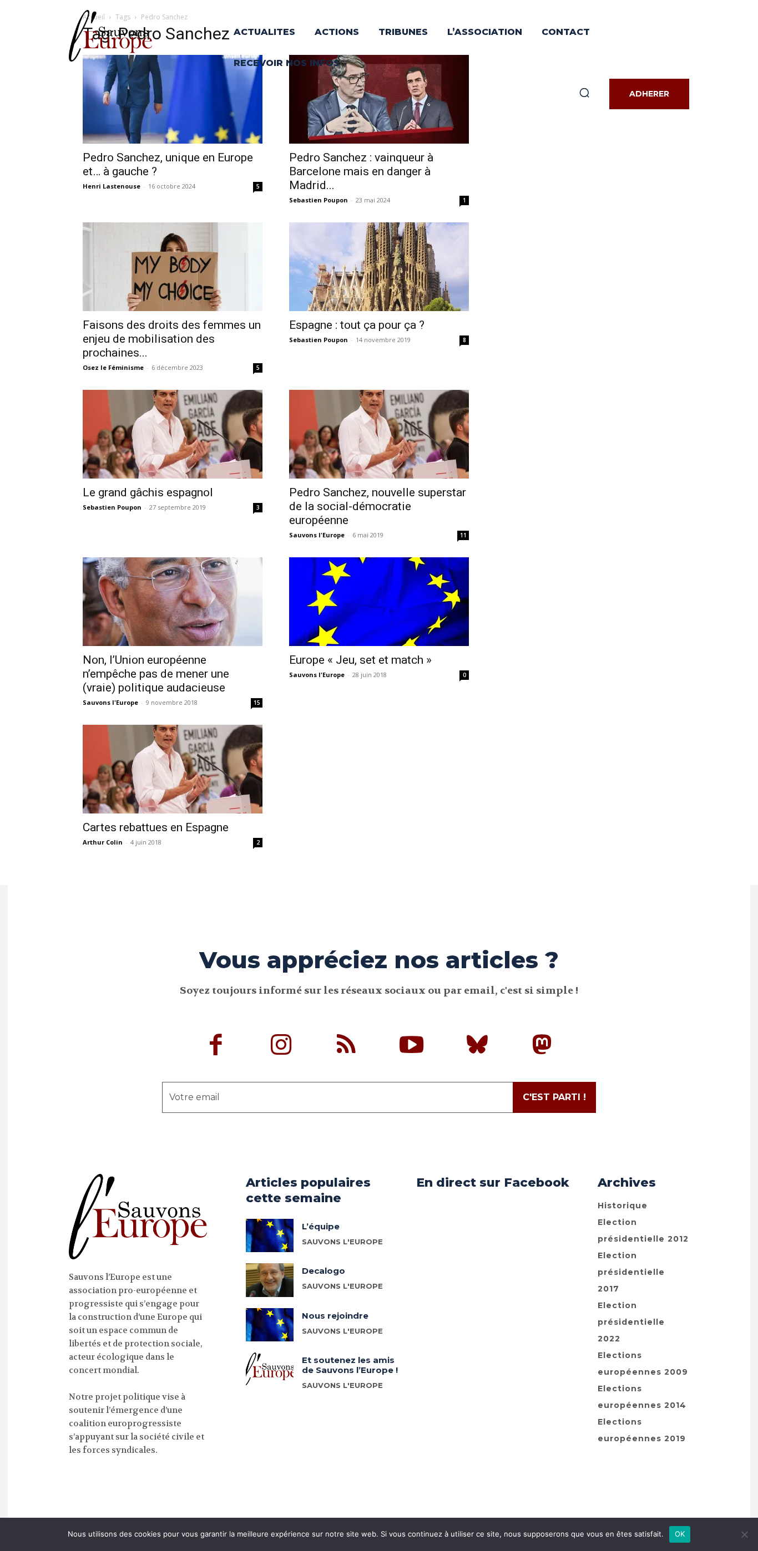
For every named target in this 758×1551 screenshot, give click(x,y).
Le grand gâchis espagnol (148, 492)
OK (680, 1533)
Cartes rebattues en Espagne (156, 827)
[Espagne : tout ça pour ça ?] (379, 266)
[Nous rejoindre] (270, 1324)
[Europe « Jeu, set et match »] (379, 601)
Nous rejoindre (335, 1315)
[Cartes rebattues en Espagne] (172, 769)
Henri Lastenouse (111, 186)
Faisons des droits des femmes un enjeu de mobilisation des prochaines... (172, 338)
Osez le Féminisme (113, 367)
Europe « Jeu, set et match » (360, 660)
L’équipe (321, 1226)
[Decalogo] (270, 1279)
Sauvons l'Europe (317, 535)
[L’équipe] (270, 1235)
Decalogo (323, 1270)
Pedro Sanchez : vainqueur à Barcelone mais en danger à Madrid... (361, 171)
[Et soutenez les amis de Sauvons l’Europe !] (270, 1369)
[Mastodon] (542, 1046)
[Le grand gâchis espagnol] (172, 434)
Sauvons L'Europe (342, 1241)
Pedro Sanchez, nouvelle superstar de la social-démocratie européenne (377, 506)
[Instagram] (281, 1046)
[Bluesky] (477, 1046)
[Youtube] (412, 1046)
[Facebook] (216, 1046)
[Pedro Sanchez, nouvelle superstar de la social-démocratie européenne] (379, 434)
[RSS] (347, 1046)
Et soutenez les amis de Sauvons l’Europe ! (350, 1365)
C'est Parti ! (554, 1097)
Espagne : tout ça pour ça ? (357, 325)
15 (257, 702)
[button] (584, 93)
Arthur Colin (103, 842)
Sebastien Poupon (318, 200)
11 (463, 535)
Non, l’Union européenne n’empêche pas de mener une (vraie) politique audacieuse (156, 673)
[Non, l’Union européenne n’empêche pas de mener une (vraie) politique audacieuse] (172, 601)
